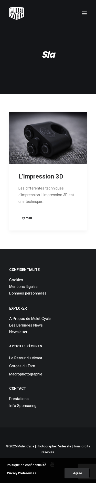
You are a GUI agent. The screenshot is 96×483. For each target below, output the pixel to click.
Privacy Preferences (21, 473)
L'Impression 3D (40, 176)
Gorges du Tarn (22, 366)
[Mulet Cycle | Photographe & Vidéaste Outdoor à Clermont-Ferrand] (16, 13)
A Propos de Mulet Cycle (30, 318)
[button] (84, 13)
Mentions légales (23, 286)
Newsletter (18, 332)
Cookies (16, 280)
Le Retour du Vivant (25, 358)
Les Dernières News (26, 325)
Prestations (19, 398)
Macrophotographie (25, 374)
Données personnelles (28, 293)
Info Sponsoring (22, 405)
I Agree (76, 473)
